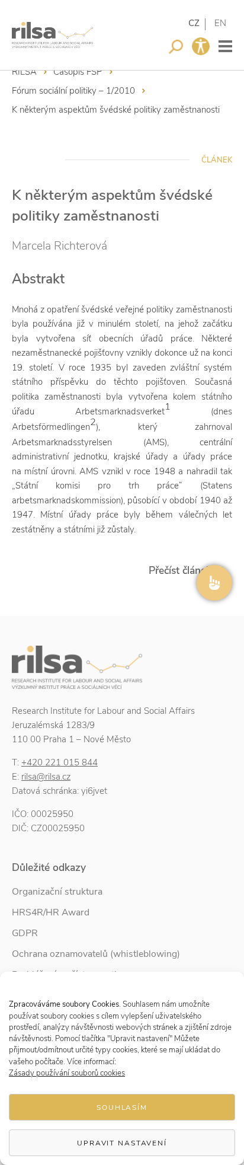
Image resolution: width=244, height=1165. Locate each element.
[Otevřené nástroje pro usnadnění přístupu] (201, 46)
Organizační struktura (57, 891)
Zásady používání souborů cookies (67, 1073)
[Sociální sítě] (214, 583)
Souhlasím (122, 1107)
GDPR (25, 933)
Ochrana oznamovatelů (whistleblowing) (96, 953)
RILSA (24, 72)
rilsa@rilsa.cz (45, 777)
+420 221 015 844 (59, 762)
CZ (194, 23)
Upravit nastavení (122, 1143)
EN (220, 23)
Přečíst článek (180, 570)
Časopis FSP (77, 72)
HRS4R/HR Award (50, 912)
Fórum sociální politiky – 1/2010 (73, 91)
